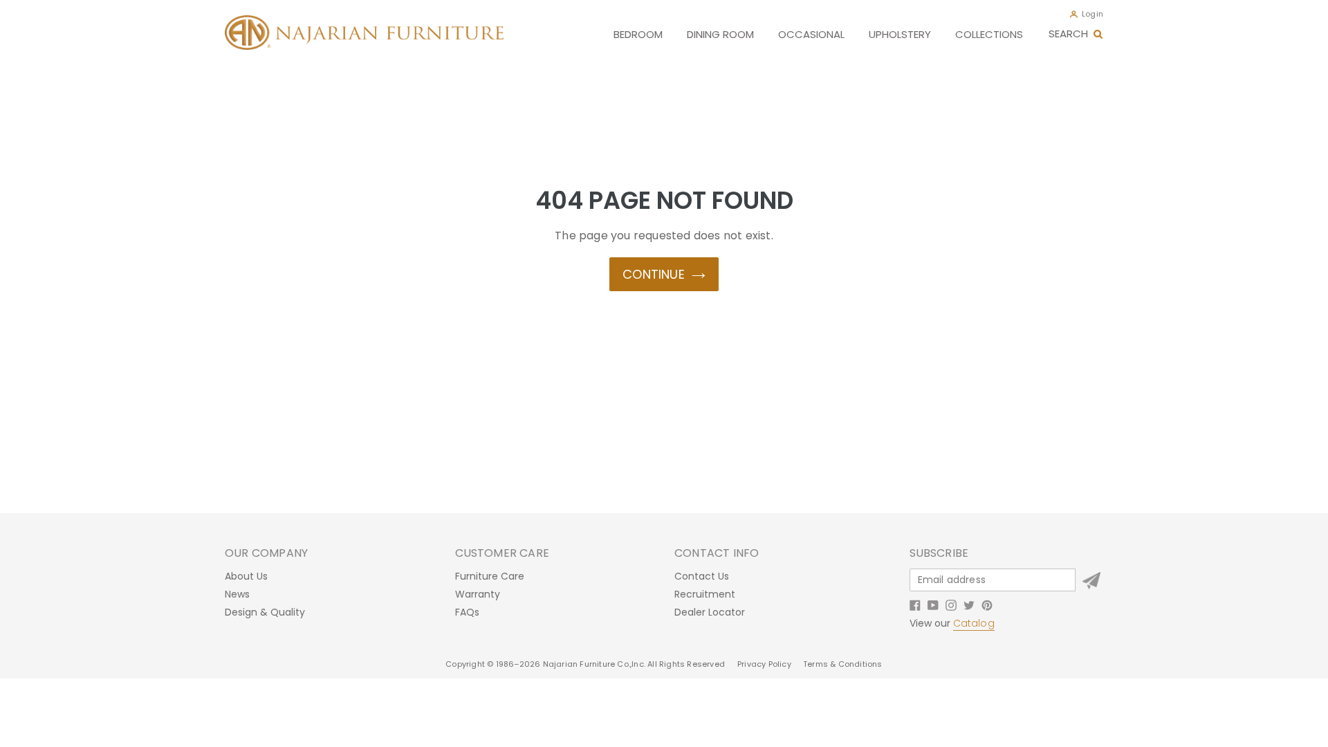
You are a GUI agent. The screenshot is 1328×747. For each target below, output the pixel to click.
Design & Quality (265, 612)
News (237, 594)
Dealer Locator (709, 612)
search (1068, 33)
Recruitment (704, 594)
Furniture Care (489, 576)
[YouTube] (933, 605)
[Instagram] (951, 605)
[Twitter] (969, 605)
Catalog (974, 623)
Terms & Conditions (843, 664)
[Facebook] (915, 605)
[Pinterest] (987, 605)
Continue (653, 274)
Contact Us (701, 576)
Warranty (477, 594)
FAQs (467, 612)
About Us (246, 576)
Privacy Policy (765, 664)
